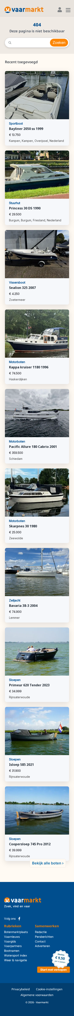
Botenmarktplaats (16, 932)
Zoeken (59, 42)
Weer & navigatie (15, 960)
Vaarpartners (13, 946)
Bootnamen (11, 950)
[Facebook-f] (19, 918)
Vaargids (10, 941)
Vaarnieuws (12, 936)
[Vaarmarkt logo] (24, 10)
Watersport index (15, 955)
